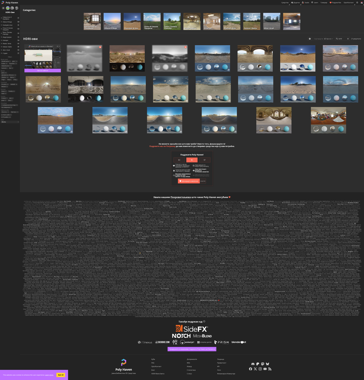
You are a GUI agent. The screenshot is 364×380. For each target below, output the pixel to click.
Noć (11, 68)
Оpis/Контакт (349, 3)
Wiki (188, 363)
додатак (205, 172)
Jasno (4, 73)
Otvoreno (5, 112)
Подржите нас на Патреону (162, 146)
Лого (219, 370)
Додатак (296, 3)
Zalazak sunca (6, 66)
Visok (4, 93)
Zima (10, 100)
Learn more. (49, 375)
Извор (189, 366)
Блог (153, 370)
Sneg (15, 79)
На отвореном (7, 107)
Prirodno (5, 84)
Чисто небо (7, 115)
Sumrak (4, 68)
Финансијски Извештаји (226, 374)
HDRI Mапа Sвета (157, 374)
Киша (9, 79)
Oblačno (5, 77)
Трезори (187, 171)
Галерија (324, 3)
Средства (284, 3)
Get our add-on (42, 70)
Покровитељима (181, 197)
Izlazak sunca (6, 61)
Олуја (4, 79)
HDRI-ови (30, 39)
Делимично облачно (9, 75)
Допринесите (192, 359)
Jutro (14, 61)
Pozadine (7, 117)
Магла (12, 77)
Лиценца (220, 359)
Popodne (13, 63)
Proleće (4, 98)
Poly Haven (12, 2)
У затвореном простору (10, 105)
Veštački (14, 84)
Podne (4, 63)
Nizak (4, 91)
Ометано (14, 112)
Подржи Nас (336, 3)
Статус (189, 374)
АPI (218, 366)
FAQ (152, 363)
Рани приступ (199, 165)
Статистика (191, 370)
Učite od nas (198, 174)
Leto (11, 98)
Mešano (5, 86)
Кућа (153, 359)
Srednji (12, 91)
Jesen (4, 100)
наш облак (186, 176)
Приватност (221, 363)
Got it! (61, 375)
